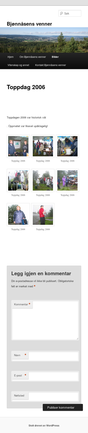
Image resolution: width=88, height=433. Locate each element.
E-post (20, 375)
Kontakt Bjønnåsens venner (50, 65)
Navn (20, 355)
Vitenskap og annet (18, 65)
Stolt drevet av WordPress (44, 425)
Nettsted (19, 395)
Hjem (11, 56)
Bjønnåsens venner (29, 23)
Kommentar (22, 304)
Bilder (55, 57)
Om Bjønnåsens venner (33, 56)
